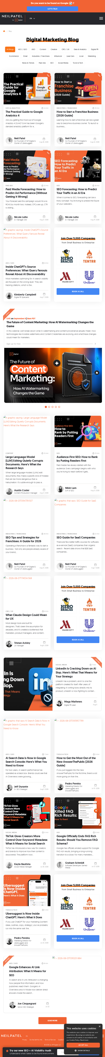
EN (31, 18)
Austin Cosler (21, 490)
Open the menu (101, 18)
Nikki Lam (70, 488)
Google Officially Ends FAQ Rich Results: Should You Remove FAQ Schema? (77, 839)
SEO (52, 63)
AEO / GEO (22, 49)
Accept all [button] (83, 1045)
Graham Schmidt (74, 862)
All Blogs (10, 49)
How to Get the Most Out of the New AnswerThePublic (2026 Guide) (76, 761)
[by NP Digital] (17, 21)
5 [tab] (59, 407)
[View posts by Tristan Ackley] (9, 644)
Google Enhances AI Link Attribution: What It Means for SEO (27, 971)
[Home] (4, 31)
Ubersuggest (27, 143)
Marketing (92, 56)
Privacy (24, 1040)
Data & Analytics (80, 49)
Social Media (63, 63)
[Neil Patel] (12, 16)
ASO (33, 49)
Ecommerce (14, 56)
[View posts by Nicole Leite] (9, 218)
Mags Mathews (73, 701)
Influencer (58, 56)
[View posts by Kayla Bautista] (9, 865)
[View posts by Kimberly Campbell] (9, 295)
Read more (84, 1040)
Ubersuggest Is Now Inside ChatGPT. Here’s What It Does (24, 915)
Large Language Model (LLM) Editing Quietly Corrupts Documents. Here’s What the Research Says (24, 462)
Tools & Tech (78, 63)
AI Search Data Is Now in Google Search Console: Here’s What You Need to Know (26, 761)
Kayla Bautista (22, 864)
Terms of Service (50, 1040)
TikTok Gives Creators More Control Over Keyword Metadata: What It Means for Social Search (27, 839)
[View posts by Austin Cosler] (9, 491)
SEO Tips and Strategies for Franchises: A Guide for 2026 (23, 539)
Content (43, 49)
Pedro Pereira (73, 783)
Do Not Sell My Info (36, 1040)
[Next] (97, 358)
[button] (83, 1050)
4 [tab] (56, 407)
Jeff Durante (21, 786)
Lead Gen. (71, 56)
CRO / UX (65, 49)
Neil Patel (19, 138)
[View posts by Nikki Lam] (60, 489)
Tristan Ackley (22, 642)
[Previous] (7, 358)
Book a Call (78, 291)
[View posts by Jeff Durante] (9, 787)
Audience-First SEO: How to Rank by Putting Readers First (77, 459)
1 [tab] (46, 407)
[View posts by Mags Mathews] (59, 703)
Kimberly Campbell (25, 294)
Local (81, 56)
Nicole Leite (21, 217)
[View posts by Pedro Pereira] (60, 786)
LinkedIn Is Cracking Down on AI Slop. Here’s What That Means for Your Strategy (76, 672)
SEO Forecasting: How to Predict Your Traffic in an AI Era (77, 191)
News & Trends (28, 63)
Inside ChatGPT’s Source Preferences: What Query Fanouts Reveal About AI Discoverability (26, 270)
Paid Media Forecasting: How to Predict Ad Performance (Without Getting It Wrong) (26, 193)
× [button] (100, 1026)
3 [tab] (52, 407)
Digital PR (94, 49)
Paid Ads (42, 63)
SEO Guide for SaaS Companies (76, 537)
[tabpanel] (52, 354)
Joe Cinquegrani (27, 1003)
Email (25, 56)
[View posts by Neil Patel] (9, 140)
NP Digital (30, 141)
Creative (54, 49)
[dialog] (83, 1039)
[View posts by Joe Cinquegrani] (12, 1005)
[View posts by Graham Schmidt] (60, 864)
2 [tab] (49, 407)
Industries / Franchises (41, 56)
